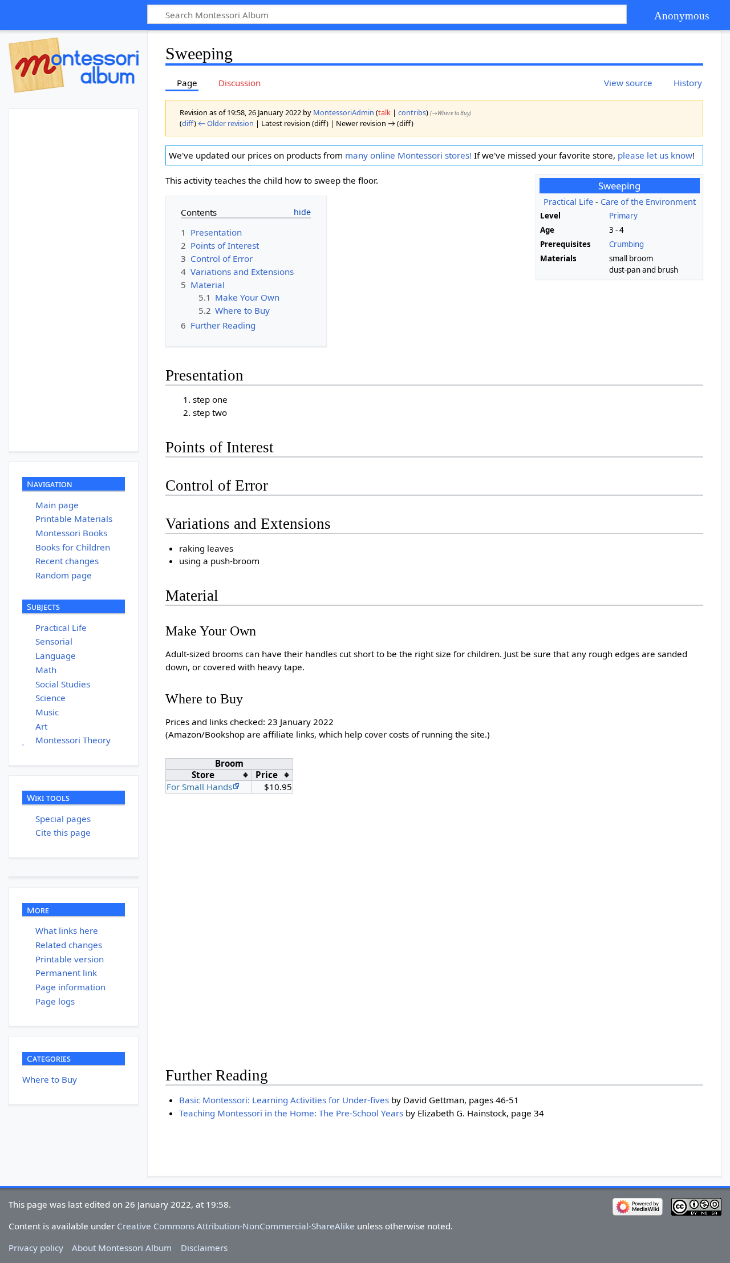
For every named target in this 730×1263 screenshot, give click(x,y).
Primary (623, 216)
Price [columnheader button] (267, 775)
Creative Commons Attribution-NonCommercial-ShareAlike (236, 1226)
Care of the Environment (648, 201)
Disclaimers (204, 1247)
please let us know (655, 155)
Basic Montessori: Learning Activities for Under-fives (284, 1100)
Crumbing (626, 244)
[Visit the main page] (74, 65)
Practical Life (568, 201)
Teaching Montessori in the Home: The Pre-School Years (291, 1113)
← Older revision (226, 123)
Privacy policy (36, 1247)
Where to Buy (49, 1079)
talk (384, 112)
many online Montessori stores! (408, 155)
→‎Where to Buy (450, 113)
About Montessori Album (122, 1247)
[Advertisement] (94, 280)
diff (188, 123)
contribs (412, 112)
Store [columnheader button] (203, 775)
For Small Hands (199, 786)
